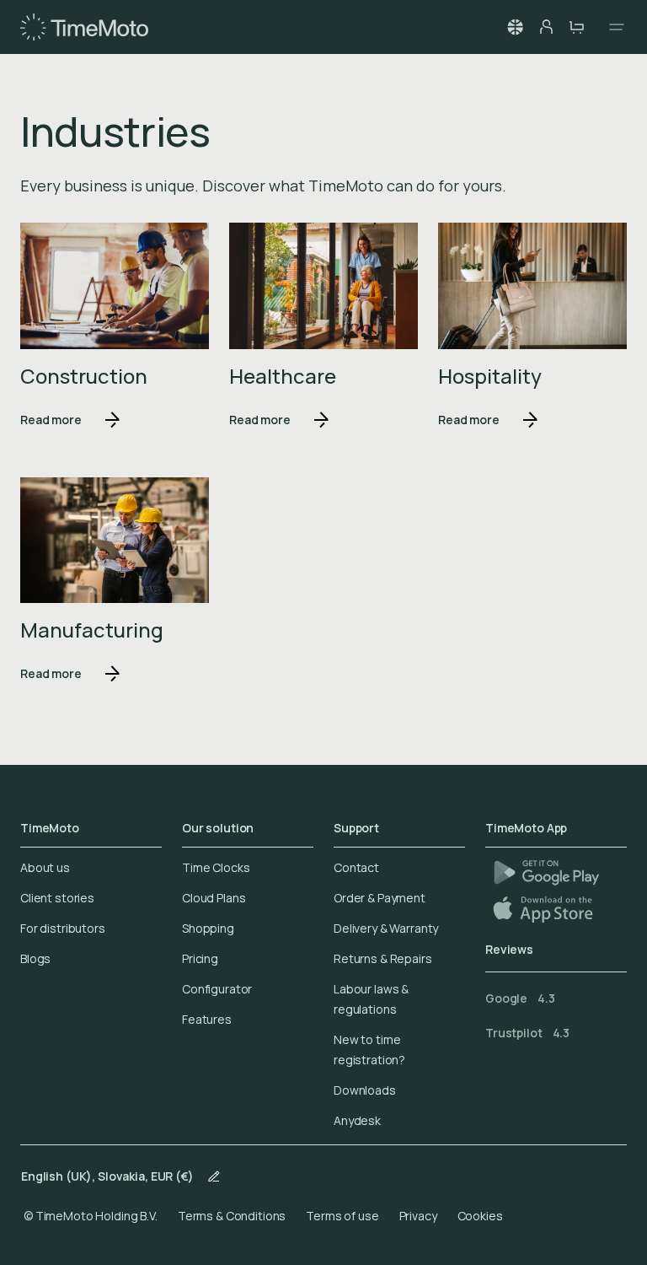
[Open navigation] (611, 27)
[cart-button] (576, 27)
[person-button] (546, 27)
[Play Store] (546, 872)
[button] (515, 27)
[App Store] (544, 909)
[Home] (84, 26)
